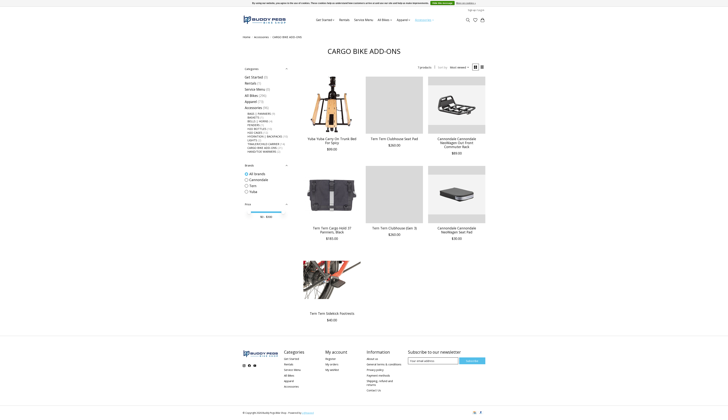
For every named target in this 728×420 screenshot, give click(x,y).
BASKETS (253, 117)
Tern (253, 186)
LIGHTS (252, 140)
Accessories (261, 37)
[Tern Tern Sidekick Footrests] (332, 280)
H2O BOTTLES (256, 129)
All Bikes (251, 95)
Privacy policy (375, 370)
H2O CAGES (254, 132)
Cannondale (258, 179)
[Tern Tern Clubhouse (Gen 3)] (394, 194)
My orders (331, 364)
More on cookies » (466, 3)
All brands (257, 174)
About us (372, 359)
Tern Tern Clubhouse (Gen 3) (394, 228)
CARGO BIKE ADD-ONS (262, 148)
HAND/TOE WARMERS (261, 151)
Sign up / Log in (476, 10)
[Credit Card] (474, 413)
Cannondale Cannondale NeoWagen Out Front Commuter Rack (457, 143)
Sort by (442, 67)
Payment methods (378, 375)
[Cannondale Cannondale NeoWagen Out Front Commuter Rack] (456, 105)
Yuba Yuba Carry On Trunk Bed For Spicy (332, 141)
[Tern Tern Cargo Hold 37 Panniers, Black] (332, 194)
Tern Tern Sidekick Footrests (332, 313)
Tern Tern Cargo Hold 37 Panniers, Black (332, 230)
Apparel (251, 101)
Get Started (254, 77)
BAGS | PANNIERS (259, 113)
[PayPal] (481, 413)
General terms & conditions (384, 364)
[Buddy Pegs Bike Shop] (265, 20)
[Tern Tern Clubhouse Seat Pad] (394, 105)
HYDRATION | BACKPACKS (264, 136)
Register (330, 359)
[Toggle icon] (468, 20)
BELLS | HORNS (257, 121)
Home (246, 37)
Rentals (344, 20)
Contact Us (374, 390)
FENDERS (253, 125)
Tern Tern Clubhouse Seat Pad (394, 139)
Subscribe (472, 361)
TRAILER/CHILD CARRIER (263, 144)
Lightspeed (308, 413)
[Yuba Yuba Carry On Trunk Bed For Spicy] (332, 105)
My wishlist (332, 370)
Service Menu (363, 20)
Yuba (253, 191)
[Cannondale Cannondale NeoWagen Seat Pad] (456, 194)
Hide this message (442, 3)
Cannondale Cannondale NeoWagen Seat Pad (457, 230)
